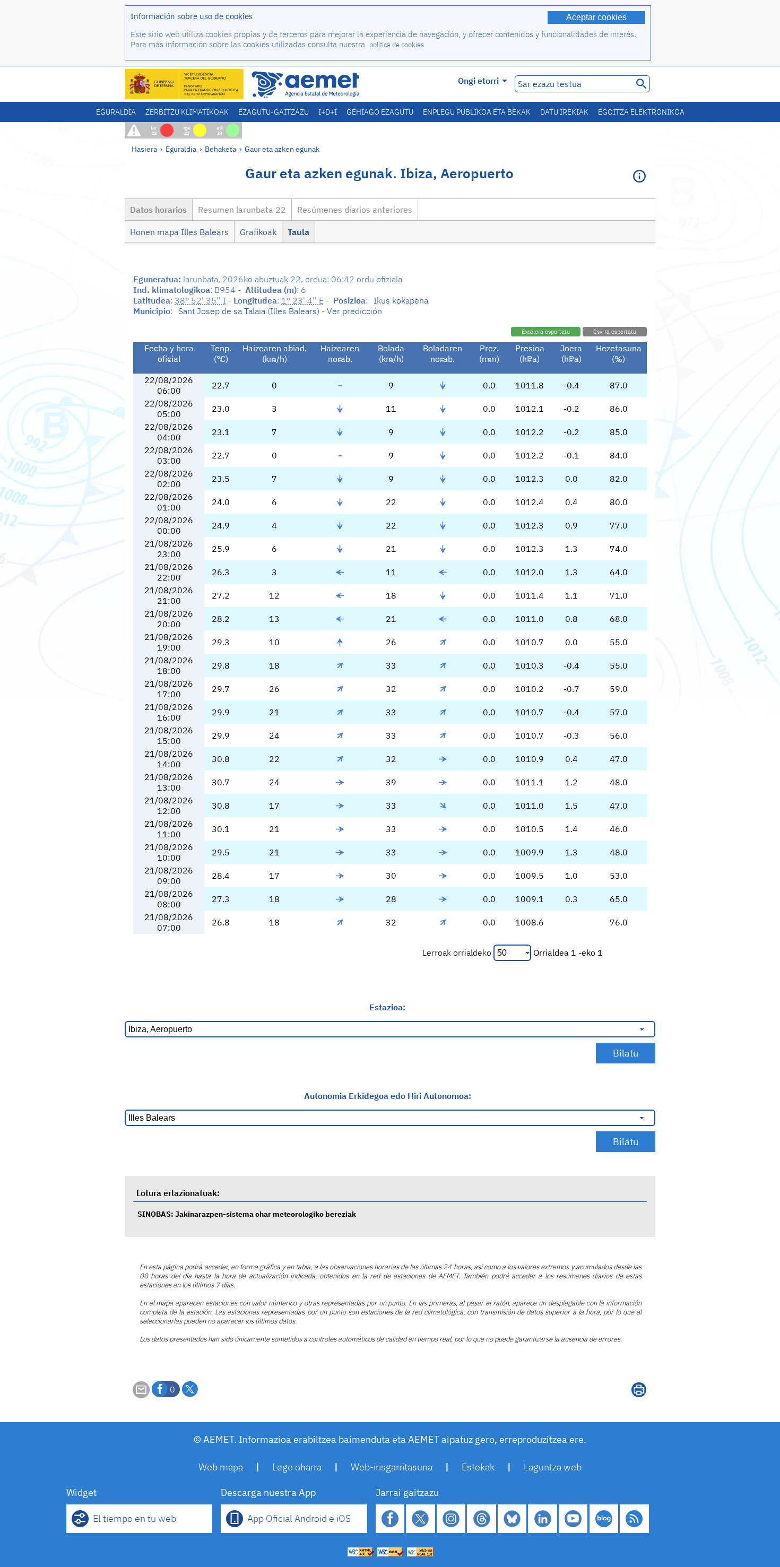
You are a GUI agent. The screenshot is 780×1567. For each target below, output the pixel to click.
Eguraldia (116, 112)
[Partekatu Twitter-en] (190, 1389)
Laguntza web (553, 1467)
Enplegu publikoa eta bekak (477, 112)
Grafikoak (258, 232)
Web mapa (220, 1467)
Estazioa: (387, 1007)
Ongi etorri (478, 80)
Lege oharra (297, 1467)
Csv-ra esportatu (614, 331)
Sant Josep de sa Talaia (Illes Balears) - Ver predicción (280, 311)
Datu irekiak (564, 112)
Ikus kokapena (401, 300)
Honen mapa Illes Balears (179, 232)
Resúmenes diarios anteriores (354, 209)
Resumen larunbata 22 (242, 209)
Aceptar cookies (596, 17)
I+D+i (327, 112)
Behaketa (220, 149)
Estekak (478, 1467)
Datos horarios (158, 209)
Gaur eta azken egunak (282, 149)
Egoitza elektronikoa (641, 112)
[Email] (141, 1395)
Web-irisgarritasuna (391, 1467)
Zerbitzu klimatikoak (187, 112)
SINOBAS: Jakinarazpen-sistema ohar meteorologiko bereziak (246, 1214)
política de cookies (396, 44)
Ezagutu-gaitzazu (273, 112)
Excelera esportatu (546, 331)
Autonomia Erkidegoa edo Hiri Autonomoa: (387, 1095)
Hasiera (144, 149)
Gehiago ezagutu (379, 112)
